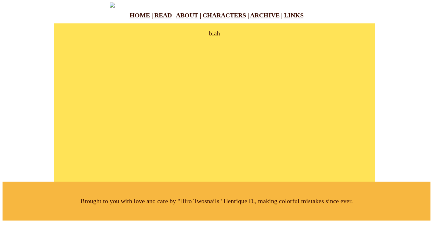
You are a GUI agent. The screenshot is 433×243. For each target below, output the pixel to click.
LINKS (294, 15)
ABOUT (187, 15)
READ (163, 15)
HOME (140, 15)
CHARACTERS (224, 15)
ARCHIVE (265, 15)
